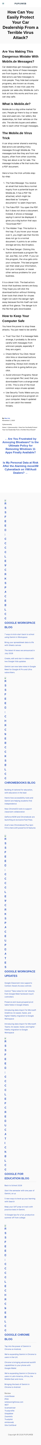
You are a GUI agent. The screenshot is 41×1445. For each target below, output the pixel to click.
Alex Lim (7, 418)
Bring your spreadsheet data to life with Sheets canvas (19, 643)
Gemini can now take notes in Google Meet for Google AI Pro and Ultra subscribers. (20, 669)
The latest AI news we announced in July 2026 (20, 651)
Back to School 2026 (13, 1185)
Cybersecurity (7, 424)
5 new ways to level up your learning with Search (20, 1200)
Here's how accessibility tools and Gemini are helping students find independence (19, 801)
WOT (7, 1405)
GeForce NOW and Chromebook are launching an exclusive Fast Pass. (20, 818)
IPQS (7, 1399)
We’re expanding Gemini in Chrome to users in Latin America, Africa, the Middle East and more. (20, 1376)
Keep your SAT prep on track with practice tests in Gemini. (19, 1208)
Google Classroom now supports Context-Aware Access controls (18, 984)
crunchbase (9, 1396)
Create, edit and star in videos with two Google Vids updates (19, 660)
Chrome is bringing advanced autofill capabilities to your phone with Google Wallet (20, 1365)
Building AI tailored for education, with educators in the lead (19, 791)
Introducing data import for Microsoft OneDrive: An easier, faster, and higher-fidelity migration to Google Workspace (20, 1014)
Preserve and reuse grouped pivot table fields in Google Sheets (19, 1003)
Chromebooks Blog (20, 782)
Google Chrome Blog (17, 1337)
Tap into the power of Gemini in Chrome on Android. (18, 1347)
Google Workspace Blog (20, 625)
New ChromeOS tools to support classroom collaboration (18, 810)
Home (4, 427)
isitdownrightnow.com (14, 1402)
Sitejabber (9, 1413)
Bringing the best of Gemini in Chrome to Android (17, 1385)
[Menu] (3, 3)
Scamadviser (10, 1408)
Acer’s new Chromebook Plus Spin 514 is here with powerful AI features (20, 826)
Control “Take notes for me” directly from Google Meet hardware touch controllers (20, 994)
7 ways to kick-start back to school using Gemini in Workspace (19, 635)
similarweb (9, 1422)
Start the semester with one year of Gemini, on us (19, 1192)
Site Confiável (10, 1425)
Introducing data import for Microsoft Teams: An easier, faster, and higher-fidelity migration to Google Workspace (20, 1028)
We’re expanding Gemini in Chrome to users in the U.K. (20, 1355)
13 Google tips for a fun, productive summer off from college (19, 1216)
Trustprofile (9, 1411)
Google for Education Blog (17, 1176)
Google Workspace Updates (20, 973)
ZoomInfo (9, 1416)
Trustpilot (9, 1419)
